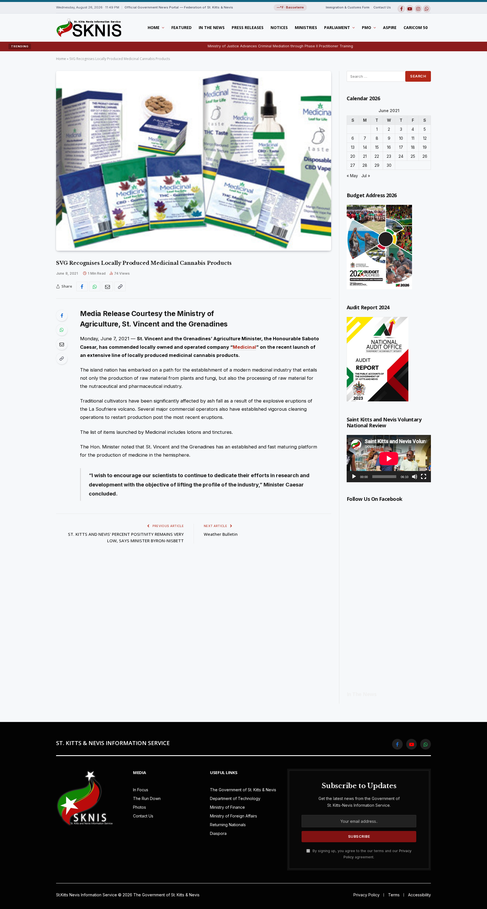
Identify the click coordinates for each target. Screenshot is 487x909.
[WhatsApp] (61, 329)
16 (389, 147)
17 (401, 147)
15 (377, 147)
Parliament (337, 27)
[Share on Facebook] (82, 286)
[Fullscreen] (423, 476)
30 (389, 165)
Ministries (306, 27)
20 (352, 156)
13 (353, 147)
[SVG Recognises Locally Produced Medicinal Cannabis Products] (193, 161)
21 (365, 156)
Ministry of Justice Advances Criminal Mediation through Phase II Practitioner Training (250, 46)
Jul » (365, 175)
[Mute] (414, 476)
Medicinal (244, 347)
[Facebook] (61, 315)
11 (412, 138)
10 (401, 138)
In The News (212, 27)
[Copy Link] (120, 286)
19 (425, 147)
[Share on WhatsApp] (94, 286)
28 (364, 165)
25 (413, 156)
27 (352, 165)
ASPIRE (390, 27)
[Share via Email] (107, 286)
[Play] (354, 476)
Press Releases (248, 27)
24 (401, 156)
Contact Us (382, 7)
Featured (181, 27)
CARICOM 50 (416, 27)
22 (377, 156)
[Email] (61, 344)
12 (425, 138)
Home (154, 27)
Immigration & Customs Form (347, 7)
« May (352, 175)
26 (424, 156)
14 (365, 147)
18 (413, 147)
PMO (366, 27)
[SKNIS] (88, 27)
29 (377, 165)
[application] (389, 458)
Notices (279, 27)
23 (389, 156)
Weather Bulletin (221, 534)
